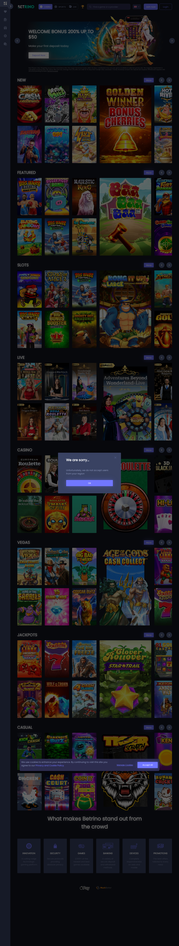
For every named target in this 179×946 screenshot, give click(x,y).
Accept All (148, 764)
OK (89, 483)
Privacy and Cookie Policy (50, 765)
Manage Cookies (125, 764)
